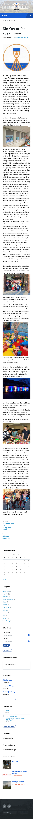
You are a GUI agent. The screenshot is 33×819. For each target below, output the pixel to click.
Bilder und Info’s (8, 686)
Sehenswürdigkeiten (19, 784)
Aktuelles (12, 20)
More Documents (9, 699)
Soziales (25, 37)
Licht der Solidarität (6, 537)
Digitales (5, 594)
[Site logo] (16, 6)
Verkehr (5, 618)
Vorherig (5, 521)
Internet (5, 596)
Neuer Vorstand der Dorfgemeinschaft (8, 527)
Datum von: (6, 632)
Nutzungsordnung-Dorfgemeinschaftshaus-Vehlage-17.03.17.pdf (16, 718)
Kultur (5, 605)
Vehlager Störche (18, 782)
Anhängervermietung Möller (19, 772)
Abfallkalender (7, 680)
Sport (4, 615)
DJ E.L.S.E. (15, 761)
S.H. (13, 37)
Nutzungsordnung (9, 692)
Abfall (7, 711)
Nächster (5, 534)
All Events (7, 650)
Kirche (4, 602)
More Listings (8, 793)
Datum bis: (6, 638)
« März (4, 580)
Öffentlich (6, 607)
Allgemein (18, 37)
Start (4, 20)
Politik (5, 610)
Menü (6, 15)
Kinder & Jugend (8, 599)
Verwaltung (6, 621)
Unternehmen (17, 764)
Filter (6, 645)
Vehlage (16, 9)
